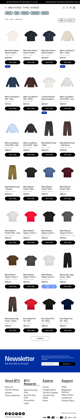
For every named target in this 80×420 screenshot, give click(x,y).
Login (26, 403)
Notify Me (48, 286)
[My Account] (70, 7)
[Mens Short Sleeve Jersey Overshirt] (12, 36)
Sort (70, 20)
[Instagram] (9, 413)
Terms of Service (12, 395)
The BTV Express (50, 393)
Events (46, 387)
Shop (11, 19)
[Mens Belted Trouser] (49, 128)
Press (45, 401)
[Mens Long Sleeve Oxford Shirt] (67, 82)
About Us (9, 387)
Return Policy (67, 395)
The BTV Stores (12, 390)
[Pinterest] (16, 413)
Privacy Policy (68, 401)
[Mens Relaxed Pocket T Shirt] (31, 172)
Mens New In (19, 19)
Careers (8, 393)
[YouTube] (13, 413)
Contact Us (67, 398)
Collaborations (49, 390)
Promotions (29, 400)
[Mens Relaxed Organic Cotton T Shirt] (31, 216)
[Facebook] (6, 413)
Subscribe (66, 364)
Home (6, 19)
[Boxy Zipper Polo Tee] (31, 304)
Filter (61, 20)
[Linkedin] (23, 413)
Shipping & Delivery (66, 391)
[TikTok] (20, 413)
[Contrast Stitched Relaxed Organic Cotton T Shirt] (49, 82)
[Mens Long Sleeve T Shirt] (67, 36)
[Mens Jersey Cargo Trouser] (67, 260)
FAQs (64, 387)
